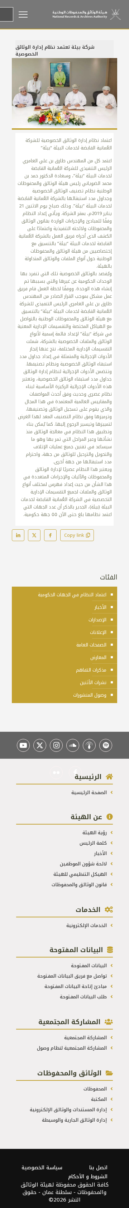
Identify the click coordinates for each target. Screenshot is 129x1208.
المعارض (98, 657)
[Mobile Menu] (33, 14)
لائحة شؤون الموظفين (84, 863)
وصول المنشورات (89, 695)
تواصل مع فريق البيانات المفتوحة (72, 975)
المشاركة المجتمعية (86, 1037)
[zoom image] (20, 66)
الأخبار (100, 607)
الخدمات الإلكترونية (87, 925)
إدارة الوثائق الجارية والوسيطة (75, 1120)
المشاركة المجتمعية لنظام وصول (72, 1048)
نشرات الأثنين (93, 682)
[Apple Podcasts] (89, 745)
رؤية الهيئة (95, 832)
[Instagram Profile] (56, 745)
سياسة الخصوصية (42, 1167)
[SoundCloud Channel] (72, 745)
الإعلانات (98, 632)
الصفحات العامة (91, 644)
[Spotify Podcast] (105, 745)
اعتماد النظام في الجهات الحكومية (72, 594)
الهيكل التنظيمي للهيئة (80, 874)
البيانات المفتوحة (89, 965)
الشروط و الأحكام (88, 1176)
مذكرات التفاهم (91, 669)
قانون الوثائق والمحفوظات (80, 884)
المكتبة (99, 1099)
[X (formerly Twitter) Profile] (39, 745)
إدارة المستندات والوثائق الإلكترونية (69, 1109)
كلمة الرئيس (94, 843)
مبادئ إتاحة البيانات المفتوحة (76, 986)
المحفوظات (95, 1088)
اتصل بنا (98, 1167)
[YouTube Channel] (23, 745)
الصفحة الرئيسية (89, 792)
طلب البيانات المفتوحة (84, 996)
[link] (64, 94)
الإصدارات (97, 619)
